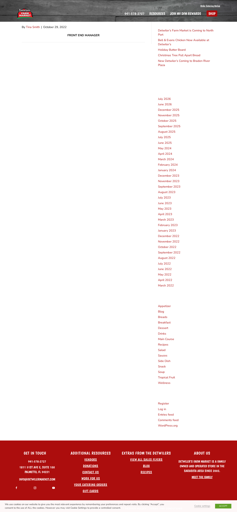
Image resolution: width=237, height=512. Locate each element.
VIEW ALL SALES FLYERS (146, 459)
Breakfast (164, 322)
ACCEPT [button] (223, 506)
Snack (162, 366)
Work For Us (90, 478)
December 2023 (168, 176)
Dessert (163, 328)
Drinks (162, 334)
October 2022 (167, 247)
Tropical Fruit (166, 377)
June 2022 (165, 269)
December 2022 (168, 236)
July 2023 (164, 197)
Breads (162, 317)
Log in (162, 409)
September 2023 (169, 187)
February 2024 (168, 165)
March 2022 (166, 285)
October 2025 (167, 121)
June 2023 (165, 203)
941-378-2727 (37, 461)
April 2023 (165, 214)
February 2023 (168, 225)
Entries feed (166, 415)
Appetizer (164, 306)
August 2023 (166, 192)
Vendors (90, 459)
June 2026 (165, 104)
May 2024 (164, 148)
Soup (161, 372)
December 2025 (168, 110)
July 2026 (164, 99)
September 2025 (169, 126)
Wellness (164, 383)
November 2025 (168, 115)
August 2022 (166, 258)
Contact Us (90, 472)
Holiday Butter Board (172, 50)
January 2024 (167, 170)
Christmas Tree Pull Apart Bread (179, 55)
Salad (162, 350)
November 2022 (168, 241)
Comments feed (168, 420)
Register (163, 403)
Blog (161, 311)
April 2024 (165, 154)
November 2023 (168, 181)
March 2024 (166, 159)
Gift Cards (91, 491)
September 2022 (169, 252)
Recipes (163, 344)
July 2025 (164, 137)
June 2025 (165, 143)
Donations (90, 466)
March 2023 (166, 220)
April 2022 (165, 280)
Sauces (162, 355)
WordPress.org (168, 425)
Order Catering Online (210, 5)
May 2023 (164, 209)
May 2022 (164, 274)
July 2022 (164, 263)
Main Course (166, 339)
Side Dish (164, 361)
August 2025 (166, 132)
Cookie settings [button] (202, 505)
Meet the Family (202, 477)
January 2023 (167, 230)
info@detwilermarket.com (37, 479)
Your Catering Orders (90, 485)
